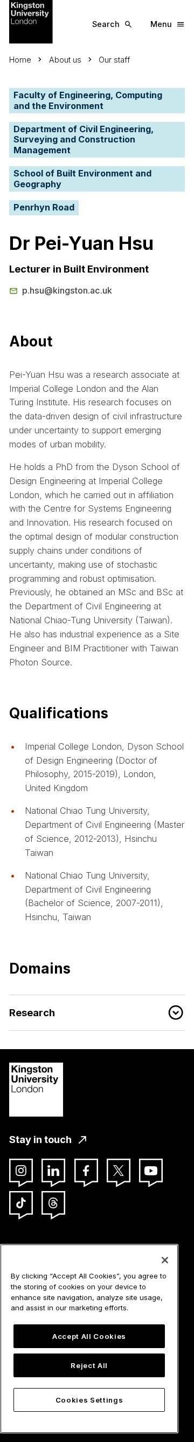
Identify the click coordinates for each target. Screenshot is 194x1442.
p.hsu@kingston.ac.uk (67, 290)
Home (20, 59)
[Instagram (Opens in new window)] (21, 1170)
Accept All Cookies (89, 1336)
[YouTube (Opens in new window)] (151, 1170)
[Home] (31, 21)
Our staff (114, 59)
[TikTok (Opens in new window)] (21, 1203)
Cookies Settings (89, 1400)
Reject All (89, 1365)
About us (65, 59)
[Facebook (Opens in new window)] (86, 1170)
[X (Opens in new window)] (118, 1170)
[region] (89, 1338)
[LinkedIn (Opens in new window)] (53, 1170)
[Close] (165, 1260)
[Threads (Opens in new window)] (53, 1203)
